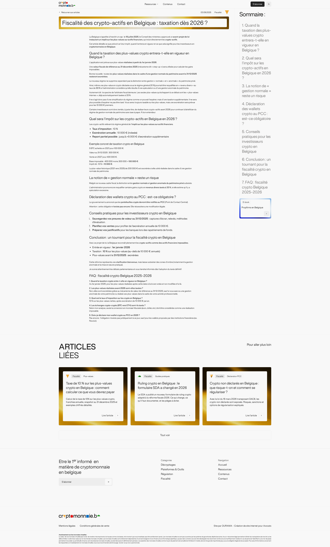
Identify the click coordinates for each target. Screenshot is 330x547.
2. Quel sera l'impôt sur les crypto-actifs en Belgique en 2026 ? (256, 68)
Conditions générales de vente (94, 525)
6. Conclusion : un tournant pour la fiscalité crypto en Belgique (256, 167)
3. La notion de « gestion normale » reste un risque (256, 90)
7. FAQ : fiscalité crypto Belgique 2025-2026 (255, 187)
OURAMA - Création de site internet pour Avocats (246, 525)
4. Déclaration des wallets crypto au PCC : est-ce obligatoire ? (256, 113)
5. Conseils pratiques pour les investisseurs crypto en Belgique (256, 141)
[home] (67, 4)
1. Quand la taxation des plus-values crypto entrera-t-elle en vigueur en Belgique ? (256, 37)
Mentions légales (67, 525)
